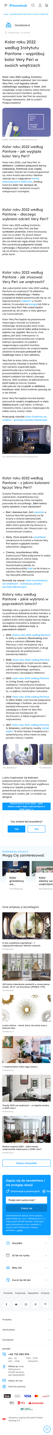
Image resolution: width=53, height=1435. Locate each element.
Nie (37, 829)
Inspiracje (20, 1293)
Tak (17, 829)
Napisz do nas (15, 1380)
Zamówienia (8, 1329)
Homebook (8, 1339)
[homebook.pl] (18, 5)
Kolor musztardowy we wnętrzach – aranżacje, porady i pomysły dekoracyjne (25, 583)
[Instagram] (26, 1304)
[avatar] (8, 25)
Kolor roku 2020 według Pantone (31, 659)
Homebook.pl (22, 25)
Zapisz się (26, 1208)
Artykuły (45, 1293)
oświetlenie (39, 537)
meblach (26, 300)
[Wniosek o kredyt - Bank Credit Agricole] (26, 1409)
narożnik (39, 512)
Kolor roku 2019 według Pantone (30, 678)
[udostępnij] (47, 1429)
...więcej (19, 1230)
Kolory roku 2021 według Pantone (31, 634)
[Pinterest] (36, 1304)
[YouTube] (16, 1304)
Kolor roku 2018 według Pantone (30, 696)
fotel (30, 568)
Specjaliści (33, 1293)
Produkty (8, 1293)
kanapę (33, 304)
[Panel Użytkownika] (40, 5)
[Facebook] (6, 1304)
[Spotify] (45, 1304)
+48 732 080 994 (18, 1354)
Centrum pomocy (16, 1386)
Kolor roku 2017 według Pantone (30, 724)
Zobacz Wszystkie (26, 1163)
